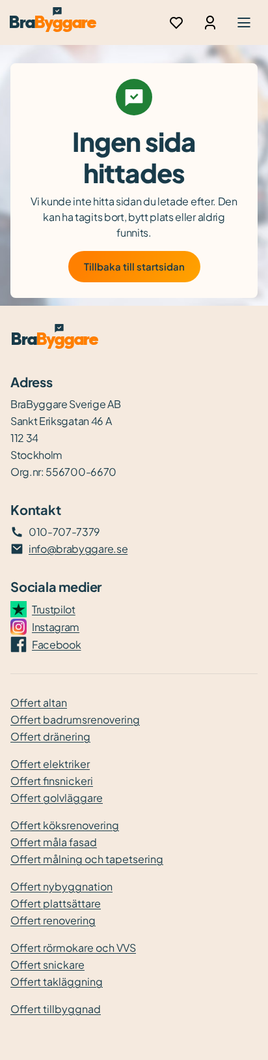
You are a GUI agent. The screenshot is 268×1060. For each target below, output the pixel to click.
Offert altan (38, 702)
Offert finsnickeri (51, 781)
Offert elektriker (50, 764)
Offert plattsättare (55, 903)
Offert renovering (53, 920)
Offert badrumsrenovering (75, 719)
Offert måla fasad (53, 842)
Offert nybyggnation (61, 886)
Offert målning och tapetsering (86, 859)
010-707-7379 (64, 531)
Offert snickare (47, 964)
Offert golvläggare (56, 797)
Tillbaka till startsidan (134, 266)
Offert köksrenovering (64, 825)
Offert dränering (50, 736)
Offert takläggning (56, 981)
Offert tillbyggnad (55, 1009)
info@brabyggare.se (78, 548)
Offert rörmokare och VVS (73, 947)
